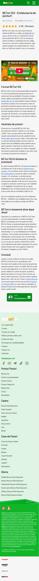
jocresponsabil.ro (15, 546)
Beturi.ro (4, 513)
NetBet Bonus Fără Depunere (12, 477)
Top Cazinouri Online (9, 413)
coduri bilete (30, 279)
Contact (4, 346)
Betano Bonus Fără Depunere (12, 481)
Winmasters (5, 466)
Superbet (4, 420)
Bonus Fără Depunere (9, 406)
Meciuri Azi (5, 374)
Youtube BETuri (9, 174)
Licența (4, 328)
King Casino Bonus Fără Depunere (14, 488)
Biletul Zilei (5, 388)
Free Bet (4, 445)
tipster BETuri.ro (8, 101)
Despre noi (6, 350)
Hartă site (5, 353)
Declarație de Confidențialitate (13, 343)
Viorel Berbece (9, 20)
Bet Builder (5, 395)
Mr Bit (3, 431)
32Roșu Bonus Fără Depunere (12, 491)
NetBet (3, 417)
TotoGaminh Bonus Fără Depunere (14, 484)
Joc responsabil (7, 325)
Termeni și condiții (8, 332)
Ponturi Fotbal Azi (7, 384)
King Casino (5, 424)
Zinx (2, 427)
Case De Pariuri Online (9, 441)
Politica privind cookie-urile (11, 336)
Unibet (3, 449)
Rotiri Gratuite (6, 409)
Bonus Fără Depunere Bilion (11, 495)
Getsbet (4, 459)
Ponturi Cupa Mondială (9, 377)
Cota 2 (3, 392)
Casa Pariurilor (6, 456)
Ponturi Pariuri (6, 381)
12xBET (4, 463)
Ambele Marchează (12, 138)
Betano (4, 452)
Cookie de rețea (7, 339)
